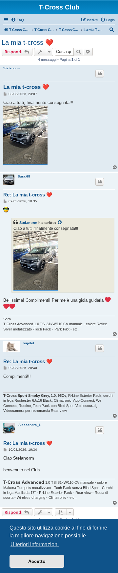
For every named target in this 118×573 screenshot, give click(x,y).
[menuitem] (17, 20)
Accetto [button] (37, 561)
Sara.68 (24, 176)
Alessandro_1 (29, 425)
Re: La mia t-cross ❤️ (27, 194)
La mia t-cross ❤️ (27, 42)
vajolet (28, 343)
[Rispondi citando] (99, 73)
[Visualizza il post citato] (60, 223)
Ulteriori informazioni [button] (34, 544)
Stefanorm (11, 68)
